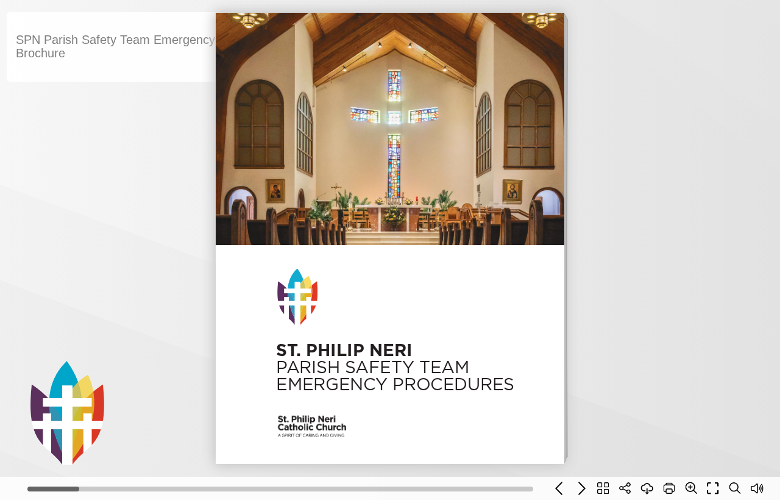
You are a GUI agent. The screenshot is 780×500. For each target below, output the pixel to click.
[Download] (647, 488)
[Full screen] (713, 488)
